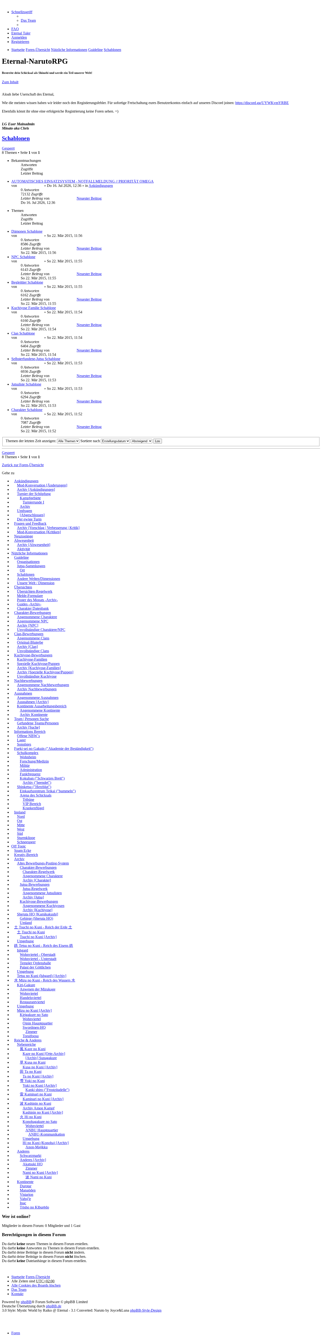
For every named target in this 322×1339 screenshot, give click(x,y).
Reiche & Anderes (27, 1040)
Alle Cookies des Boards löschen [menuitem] (36, 1285)
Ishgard (22, 950)
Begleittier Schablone (27, 282)
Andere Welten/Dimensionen (38, 579)
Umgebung (25, 941)
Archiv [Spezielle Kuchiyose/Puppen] (45, 672)
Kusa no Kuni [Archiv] (40, 1067)
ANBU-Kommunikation (46, 1134)
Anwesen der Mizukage (37, 989)
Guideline (21, 557)
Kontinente (25, 1182)
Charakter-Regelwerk (39, 872)
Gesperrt (8, 148)
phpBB (26, 1302)
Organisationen (28, 562)
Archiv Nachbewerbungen (37, 689)
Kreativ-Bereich (26, 855)
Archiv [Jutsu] (33, 897)
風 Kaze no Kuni (32, 1049)
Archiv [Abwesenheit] (33, 545)
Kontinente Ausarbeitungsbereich (41, 706)
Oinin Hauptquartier (38, 1023)
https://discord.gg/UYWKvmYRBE (262, 103)
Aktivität (23, 549)
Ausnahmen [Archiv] (33, 702)
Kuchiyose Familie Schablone (33, 308)
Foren (15, 1333)
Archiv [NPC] (27, 625)
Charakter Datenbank (33, 608)
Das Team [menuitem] (28, 20)
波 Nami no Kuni (38, 1177)
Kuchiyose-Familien (32, 659)
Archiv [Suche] (28, 727)
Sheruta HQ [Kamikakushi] (37, 914)
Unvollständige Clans (33, 651)
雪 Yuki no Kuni (32, 1081)
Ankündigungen (101, 186)
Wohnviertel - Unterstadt (38, 959)
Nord (21, 816)
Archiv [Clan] (27, 647)
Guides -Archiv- (29, 604)
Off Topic (18, 846)
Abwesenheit (24, 540)
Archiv (25, 506)
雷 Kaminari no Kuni (36, 1094)
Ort (22, 570)
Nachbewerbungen (28, 681)
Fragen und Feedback (30, 523)
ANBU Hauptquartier (41, 1130)
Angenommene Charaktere (37, 617)
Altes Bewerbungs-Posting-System (43, 863)
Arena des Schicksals (35, 795)
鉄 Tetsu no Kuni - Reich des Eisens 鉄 (43, 946)
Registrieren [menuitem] (20, 42)
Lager (21, 740)
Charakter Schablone (26, 410)
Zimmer (31, 1032)
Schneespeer (26, 842)
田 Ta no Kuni (30, 1072)
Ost (19, 821)
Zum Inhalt (10, 82)
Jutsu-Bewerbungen (35, 884)
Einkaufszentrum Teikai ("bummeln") (48, 791)
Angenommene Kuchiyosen (43, 906)
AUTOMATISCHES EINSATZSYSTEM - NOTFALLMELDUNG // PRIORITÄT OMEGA (82, 181)
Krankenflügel (33, 808)
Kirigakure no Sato (34, 1015)
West (20, 829)
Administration (31, 770)
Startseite (18, 1277)
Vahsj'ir (25, 1199)
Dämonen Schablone (26, 231)
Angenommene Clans (33, 638)
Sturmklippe (26, 838)
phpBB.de (53, 1306)
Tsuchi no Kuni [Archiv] (38, 937)
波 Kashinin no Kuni (35, 1103)
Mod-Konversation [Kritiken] (39, 532)
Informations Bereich (29, 732)
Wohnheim (28, 757)
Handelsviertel (30, 998)
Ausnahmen (23, 693)
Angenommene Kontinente (40, 710)
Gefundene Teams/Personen (38, 723)
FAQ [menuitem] (15, 29)
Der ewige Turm (29, 519)
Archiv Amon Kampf (38, 1108)
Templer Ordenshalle (35, 963)
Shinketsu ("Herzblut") (34, 787)
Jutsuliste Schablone (26, 384)
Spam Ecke (22, 850)
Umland (26, 923)
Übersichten (23, 587)
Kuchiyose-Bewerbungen (33, 655)
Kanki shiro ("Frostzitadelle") (47, 1090)
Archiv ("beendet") (37, 783)
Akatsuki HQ (33, 1164)
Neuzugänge (23, 536)
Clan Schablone (23, 333)
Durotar (25, 1186)
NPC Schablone (23, 257)
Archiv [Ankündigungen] (36, 489)
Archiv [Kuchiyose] (37, 910)
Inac (23, 1203)
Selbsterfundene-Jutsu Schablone (35, 359)
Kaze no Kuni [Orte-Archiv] (44, 1054)
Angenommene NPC (32, 621)
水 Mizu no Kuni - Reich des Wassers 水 (44, 980)
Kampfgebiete (30, 498)
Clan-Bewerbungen (28, 634)
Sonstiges (24, 744)
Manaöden (28, 1190)
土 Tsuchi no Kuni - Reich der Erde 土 (43, 927)
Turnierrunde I (33, 502)
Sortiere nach (90, 441)
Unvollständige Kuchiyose (37, 676)
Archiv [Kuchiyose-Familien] (39, 668)
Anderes (23, 1151)
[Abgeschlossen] (32, 515)
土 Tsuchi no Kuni (31, 932)
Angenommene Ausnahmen (37, 698)
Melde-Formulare (30, 596)
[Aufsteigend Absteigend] (141, 441)
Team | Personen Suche (31, 719)
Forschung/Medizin (34, 761)
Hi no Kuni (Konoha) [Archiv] (46, 1143)
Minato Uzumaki (30, 186)
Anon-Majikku (36, 1147)
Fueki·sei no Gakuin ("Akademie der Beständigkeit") (53, 749)
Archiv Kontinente (34, 715)
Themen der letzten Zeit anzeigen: (31, 441)
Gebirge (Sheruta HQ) (36, 918)
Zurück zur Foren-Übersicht (23, 465)
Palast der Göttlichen (35, 967)
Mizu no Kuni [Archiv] (34, 1010)
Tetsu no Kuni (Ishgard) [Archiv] (41, 976)
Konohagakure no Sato (40, 1122)
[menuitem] (20, 33)
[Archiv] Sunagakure (41, 1058)
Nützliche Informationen (29, 553)
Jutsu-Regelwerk (35, 889)
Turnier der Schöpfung (34, 494)
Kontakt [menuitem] (17, 1294)
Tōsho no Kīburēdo (34, 1207)
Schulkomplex (27, 753)
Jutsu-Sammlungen (31, 566)
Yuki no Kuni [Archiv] (40, 1085)
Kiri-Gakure (26, 985)
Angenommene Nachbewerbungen (43, 685)
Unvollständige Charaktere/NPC (41, 630)
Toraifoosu (31, 1036)
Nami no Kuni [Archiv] (40, 1173)
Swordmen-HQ (34, 1027)
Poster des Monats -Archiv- (37, 600)
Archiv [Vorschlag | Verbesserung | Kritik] (48, 528)
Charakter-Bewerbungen (32, 613)
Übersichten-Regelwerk (34, 591)
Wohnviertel (29, 993)
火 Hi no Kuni (30, 1117)
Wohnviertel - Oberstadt (37, 955)
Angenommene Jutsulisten (42, 893)
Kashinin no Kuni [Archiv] (43, 1112)
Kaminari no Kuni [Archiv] (43, 1099)
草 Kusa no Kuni (32, 1062)
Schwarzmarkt (30, 1156)
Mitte (21, 825)
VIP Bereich (32, 804)
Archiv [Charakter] (37, 880)
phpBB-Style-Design (145, 1310)
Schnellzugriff (21, 12)
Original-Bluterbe (30, 642)
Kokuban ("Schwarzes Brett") (42, 778)
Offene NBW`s (28, 736)
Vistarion (26, 1194)
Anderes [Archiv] (33, 1160)
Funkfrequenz (30, 774)
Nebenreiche (26, 1044)
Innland (19, 812)
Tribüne (28, 800)
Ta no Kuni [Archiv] (38, 1076)
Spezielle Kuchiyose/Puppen (38, 664)
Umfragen (24, 511)
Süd (20, 833)
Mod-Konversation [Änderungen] (42, 485)
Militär (25, 766)
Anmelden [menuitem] (19, 37)
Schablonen (16, 138)
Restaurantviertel (32, 1002)
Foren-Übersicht (38, 1277)
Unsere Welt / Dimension (35, 583)
